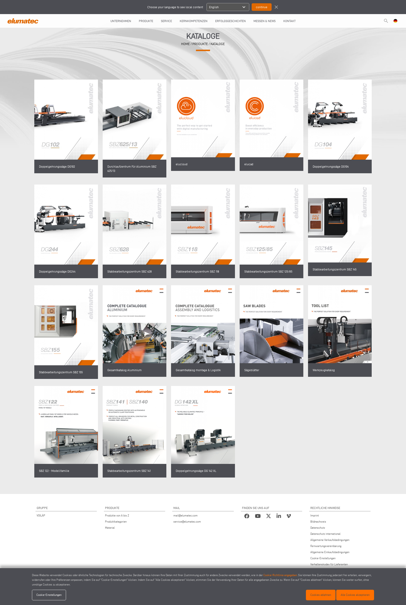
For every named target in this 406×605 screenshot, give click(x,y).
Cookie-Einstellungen (323, 558)
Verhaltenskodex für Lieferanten (329, 564)
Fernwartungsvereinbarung (325, 545)
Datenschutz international (325, 533)
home (185, 44)
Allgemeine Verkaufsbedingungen (329, 539)
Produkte (146, 21)
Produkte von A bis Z (117, 515)
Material (110, 527)
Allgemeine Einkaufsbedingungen (329, 552)
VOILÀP (41, 515)
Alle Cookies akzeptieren (355, 594)
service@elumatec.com (187, 521)
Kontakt (289, 21)
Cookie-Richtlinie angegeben (280, 575)
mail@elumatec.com (185, 515)
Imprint (314, 515)
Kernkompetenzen (193, 21)
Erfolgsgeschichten (230, 21)
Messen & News (265, 21)
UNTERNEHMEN (120, 21)
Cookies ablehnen (320, 594)
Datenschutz (317, 527)
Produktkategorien (116, 521)
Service (166, 21)
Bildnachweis (318, 521)
